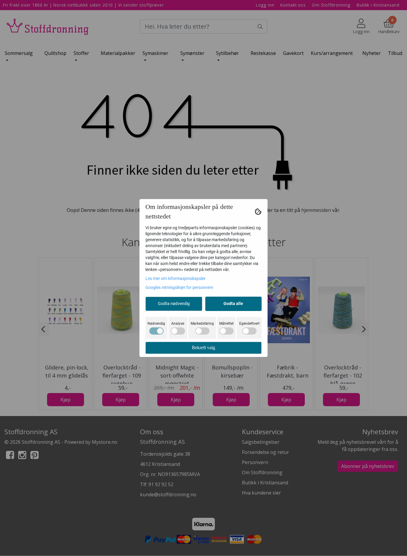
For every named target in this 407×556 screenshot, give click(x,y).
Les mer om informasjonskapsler (175, 278)
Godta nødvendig (174, 303)
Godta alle (233, 303)
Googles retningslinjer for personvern (179, 287)
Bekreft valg (203, 347)
